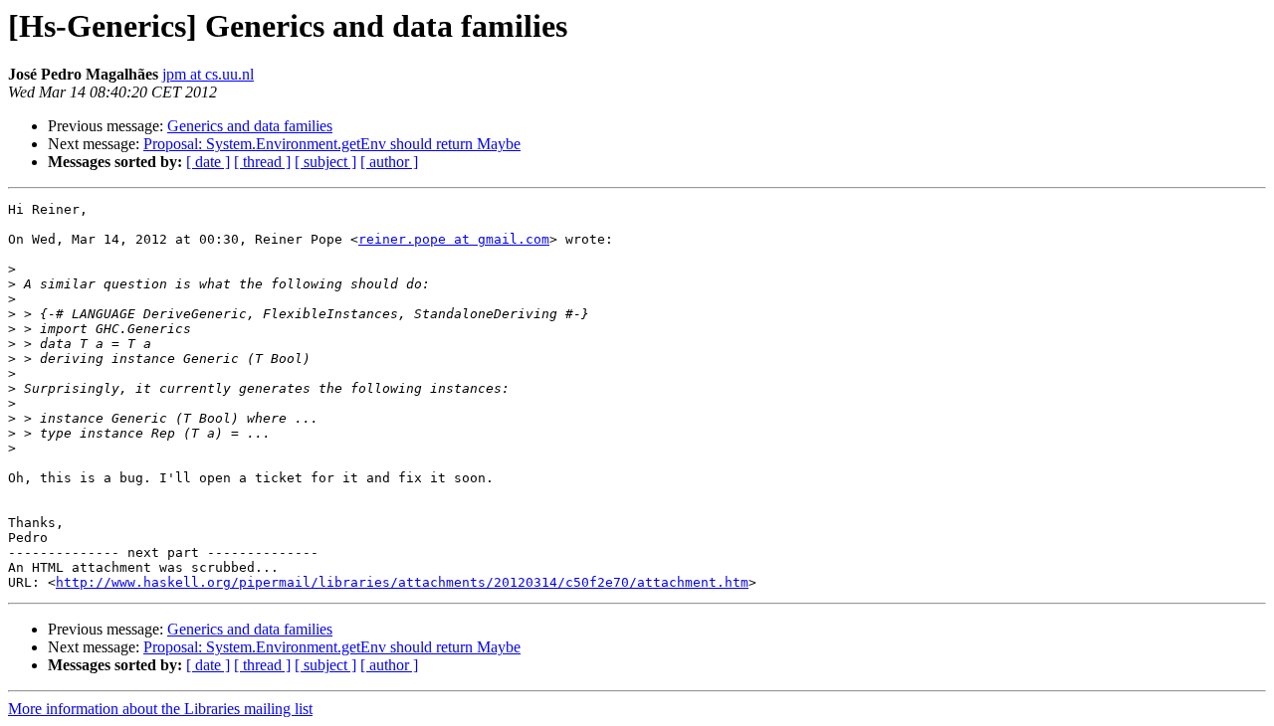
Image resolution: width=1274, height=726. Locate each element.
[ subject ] (325, 161)
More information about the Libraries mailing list (160, 708)
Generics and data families (249, 125)
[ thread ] (262, 161)
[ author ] (389, 161)
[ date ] (208, 161)
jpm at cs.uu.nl (208, 74)
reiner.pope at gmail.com (453, 239)
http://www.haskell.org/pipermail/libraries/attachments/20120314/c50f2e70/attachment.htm (402, 582)
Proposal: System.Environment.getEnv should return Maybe (332, 143)
